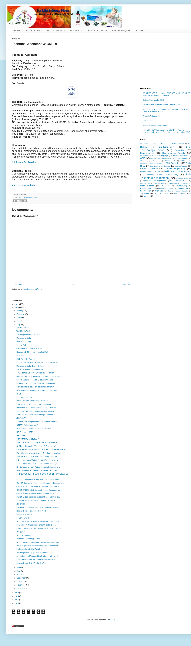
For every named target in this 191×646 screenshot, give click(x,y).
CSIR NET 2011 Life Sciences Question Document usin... (39, 486)
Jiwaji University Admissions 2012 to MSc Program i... (38, 470)
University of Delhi (23, 338)
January (20, 311)
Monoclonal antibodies (183, 178)
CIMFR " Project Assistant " (27, 425)
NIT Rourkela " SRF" (24, 432)
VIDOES (139, 30)
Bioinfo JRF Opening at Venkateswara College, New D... (39, 479)
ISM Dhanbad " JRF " (24, 397)
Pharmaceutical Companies (178, 183)
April (19, 321)
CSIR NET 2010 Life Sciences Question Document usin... (39, 490)
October (20, 581)
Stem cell (159, 191)
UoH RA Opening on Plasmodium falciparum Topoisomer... (40, 483)
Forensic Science (149, 168)
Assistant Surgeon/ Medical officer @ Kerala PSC (36, 500)
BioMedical (180, 150)
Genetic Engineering (175, 168)
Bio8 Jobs (20, 355)
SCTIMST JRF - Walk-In (26, 359)
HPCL (18, 394)
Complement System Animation (151, 163)
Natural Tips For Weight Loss (154, 181)
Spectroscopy (145, 191)
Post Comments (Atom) (32, 289)
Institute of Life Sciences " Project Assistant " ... (35, 404)
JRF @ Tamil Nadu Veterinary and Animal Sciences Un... (39, 542)
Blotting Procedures (180, 156)
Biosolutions (144, 156)
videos (146, 196)
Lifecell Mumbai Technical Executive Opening (34, 380)
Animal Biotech (160, 144)
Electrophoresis (180, 166)
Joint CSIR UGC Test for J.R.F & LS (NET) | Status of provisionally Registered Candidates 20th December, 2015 (166, 131)
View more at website (24, 185)
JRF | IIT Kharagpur (24, 535)
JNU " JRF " (21, 418)
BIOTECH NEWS (34, 30)
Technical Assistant (31, 197)
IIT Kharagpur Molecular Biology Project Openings (36, 464)
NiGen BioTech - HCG (178, 181)
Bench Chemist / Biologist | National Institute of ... (36, 525)
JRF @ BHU (21, 532)
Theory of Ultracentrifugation (178, 191)
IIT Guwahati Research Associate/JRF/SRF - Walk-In (37, 362)
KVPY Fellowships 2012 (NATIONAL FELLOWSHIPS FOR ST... (41, 450)
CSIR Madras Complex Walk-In (29, 349)
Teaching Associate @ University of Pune (33, 553)
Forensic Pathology (150, 116)
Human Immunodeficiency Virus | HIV (158, 125)
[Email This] (14, 200)
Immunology (185, 171)
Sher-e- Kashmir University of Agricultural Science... (37, 443)
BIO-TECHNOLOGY (97, 30)
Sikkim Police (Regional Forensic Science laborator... (37, 422)
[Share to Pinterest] (25, 200)
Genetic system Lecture (150, 171)
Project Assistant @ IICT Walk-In (29, 549)
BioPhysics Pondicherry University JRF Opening (35, 383)
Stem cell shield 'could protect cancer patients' (35, 387)
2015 (17, 600)
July (18, 571)
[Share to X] (20, 200)
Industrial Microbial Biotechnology (162, 175)
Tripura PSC (21, 345)
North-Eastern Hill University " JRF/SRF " (32, 401)
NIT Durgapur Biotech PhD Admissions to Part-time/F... (38, 467)
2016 (17, 603)
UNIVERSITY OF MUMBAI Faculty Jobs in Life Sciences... (39, 376)
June (19, 567)
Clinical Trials (170, 161)
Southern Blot (182, 188)
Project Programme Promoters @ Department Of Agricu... (39, 528)
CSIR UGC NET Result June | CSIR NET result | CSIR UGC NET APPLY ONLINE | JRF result (166, 94)
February (20, 314)
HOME (17, 30)
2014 (17, 596)
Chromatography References (150, 161)
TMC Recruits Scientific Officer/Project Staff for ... (35, 373)
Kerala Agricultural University (28, 335)
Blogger (112, 619)
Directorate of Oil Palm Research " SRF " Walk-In (36, 408)
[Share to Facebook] (22, 200)
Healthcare (168, 171)
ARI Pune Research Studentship (29, 369)
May (19, 325)
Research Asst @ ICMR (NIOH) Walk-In (32, 563)
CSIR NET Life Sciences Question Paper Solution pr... (38, 497)
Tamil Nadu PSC (23, 328)
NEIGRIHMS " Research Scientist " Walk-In (33, 429)
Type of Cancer (161, 193)
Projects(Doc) (181, 186)
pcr (189, 194)
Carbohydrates (155, 158)
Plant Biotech (147, 186)
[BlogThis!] (17, 200)
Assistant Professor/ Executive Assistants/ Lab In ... (36, 560)
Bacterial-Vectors (178, 143)
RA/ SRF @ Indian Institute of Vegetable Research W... (38, 546)
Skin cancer (147, 121)
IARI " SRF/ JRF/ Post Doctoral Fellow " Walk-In (35, 411)
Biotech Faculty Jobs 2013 (153, 100)
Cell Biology (167, 158)
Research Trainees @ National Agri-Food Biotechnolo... (38, 507)
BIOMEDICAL (76, 30)
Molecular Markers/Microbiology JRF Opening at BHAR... (39, 453)
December (21, 588)
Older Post (126, 285)
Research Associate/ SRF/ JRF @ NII (31, 511)
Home (72, 285)
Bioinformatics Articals (173, 153)
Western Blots (179, 193)
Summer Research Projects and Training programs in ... (38, 457)
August (20, 574)
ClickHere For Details (24, 162)
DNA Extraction (173, 163)
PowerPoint (166, 186)
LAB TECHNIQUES (121, 30)
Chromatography (181, 158)
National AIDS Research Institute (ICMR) (32, 352)
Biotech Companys (160, 156)
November (21, 585)
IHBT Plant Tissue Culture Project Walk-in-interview (37, 460)
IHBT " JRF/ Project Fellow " (27, 439)
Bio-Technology (166, 147)
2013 (17, 593)
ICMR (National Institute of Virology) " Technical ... (36, 415)
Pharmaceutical (159, 183)
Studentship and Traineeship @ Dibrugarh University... (38, 556)
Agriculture (144, 144)
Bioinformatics (147, 153)
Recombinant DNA (148, 188)
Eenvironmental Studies (160, 166)
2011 (17, 304)
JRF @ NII (20, 504)
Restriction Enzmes (166, 188)
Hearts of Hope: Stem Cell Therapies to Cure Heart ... (37, 390)
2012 (17, 308)
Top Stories (145, 194)
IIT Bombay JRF (22, 518)
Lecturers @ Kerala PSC (26, 514)
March (19, 318)
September (21, 578)
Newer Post (17, 285)
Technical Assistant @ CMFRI (28, 539)
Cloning (183, 161)
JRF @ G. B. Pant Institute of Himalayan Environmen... (38, 521)
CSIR (142, 158)
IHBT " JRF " (21, 436)
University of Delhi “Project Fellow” (30, 366)
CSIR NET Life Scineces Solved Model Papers (161, 105)
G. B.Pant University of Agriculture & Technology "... (36, 446)
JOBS (21, 197)
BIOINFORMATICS (56, 30)
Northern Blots (145, 183)
